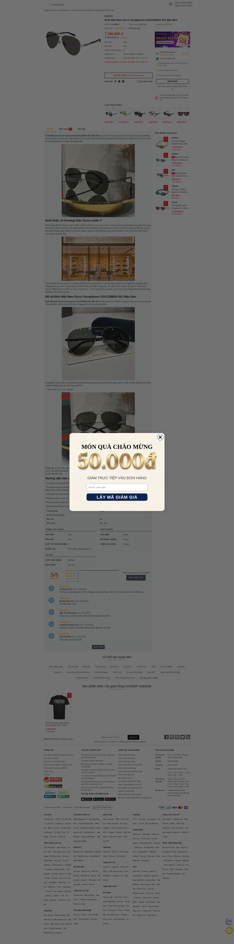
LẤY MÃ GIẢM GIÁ (117, 497)
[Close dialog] (160, 437)
